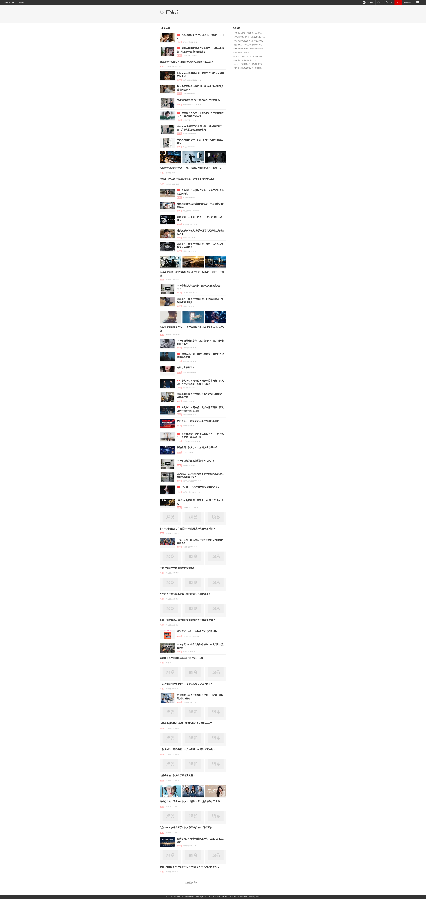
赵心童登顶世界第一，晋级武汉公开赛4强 (248, 49)
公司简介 (198, 897)
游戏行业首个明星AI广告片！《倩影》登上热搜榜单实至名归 (190, 801)
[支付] (386, 2)
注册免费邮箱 (407, 2)
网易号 (162, 66)
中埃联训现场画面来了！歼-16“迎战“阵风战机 (250, 41)
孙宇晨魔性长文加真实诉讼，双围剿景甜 (248, 68)
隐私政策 (224, 897)
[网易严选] (379, 2)
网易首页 (7, 2)
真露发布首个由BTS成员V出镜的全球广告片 (181, 658)
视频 (179, 42)
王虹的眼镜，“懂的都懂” (242, 52)
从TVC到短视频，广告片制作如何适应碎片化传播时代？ (187, 528)
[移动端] (365, 2)
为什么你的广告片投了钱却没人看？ (177, 775)
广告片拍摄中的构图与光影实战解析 (177, 568)
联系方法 (204, 897)
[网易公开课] (371, 2)
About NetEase (189, 897)
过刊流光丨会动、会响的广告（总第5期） (197, 631)
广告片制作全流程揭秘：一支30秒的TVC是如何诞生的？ (187, 749)
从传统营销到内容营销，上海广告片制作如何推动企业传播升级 (191, 168)
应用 (13, 2)
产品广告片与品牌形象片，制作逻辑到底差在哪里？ (185, 594)
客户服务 (218, 897)
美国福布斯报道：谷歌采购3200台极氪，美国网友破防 (250, 33)
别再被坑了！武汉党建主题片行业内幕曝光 (198, 421)
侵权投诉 (257, 897)
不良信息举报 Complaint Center (237, 897)
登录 (398, 2)
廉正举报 (251, 897)
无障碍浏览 (20, 2)
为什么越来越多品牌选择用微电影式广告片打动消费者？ (187, 620)
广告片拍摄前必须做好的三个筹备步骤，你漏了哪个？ (186, 684)
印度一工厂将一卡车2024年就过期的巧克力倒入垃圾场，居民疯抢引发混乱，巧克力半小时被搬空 (250, 56)
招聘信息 (211, 897)
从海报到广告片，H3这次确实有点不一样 (197, 447)
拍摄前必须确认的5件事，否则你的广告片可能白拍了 (186, 723)
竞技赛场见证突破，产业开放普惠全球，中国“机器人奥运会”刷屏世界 (250, 45)
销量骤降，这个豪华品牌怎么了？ (246, 60)
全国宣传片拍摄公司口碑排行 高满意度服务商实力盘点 (187, 61)
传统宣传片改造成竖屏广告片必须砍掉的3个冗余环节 (186, 827)
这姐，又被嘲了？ (186, 367)
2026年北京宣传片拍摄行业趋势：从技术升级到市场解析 (187, 179)
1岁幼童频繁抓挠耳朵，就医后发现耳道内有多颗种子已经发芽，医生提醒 (250, 37)
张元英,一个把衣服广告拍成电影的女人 (201, 487)
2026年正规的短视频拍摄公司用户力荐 (196, 460)
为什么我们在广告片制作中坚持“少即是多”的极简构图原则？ (190, 867)
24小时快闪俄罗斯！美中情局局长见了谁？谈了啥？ (250, 64)
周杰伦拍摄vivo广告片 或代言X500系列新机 (198, 99)
